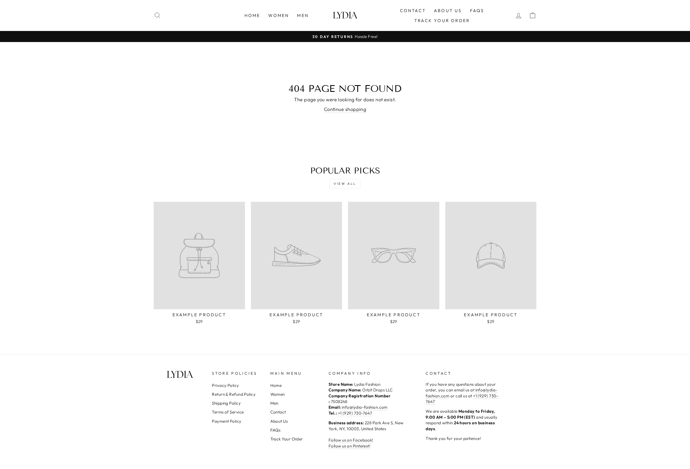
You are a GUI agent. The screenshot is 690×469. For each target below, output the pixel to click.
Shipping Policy (226, 403)
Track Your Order (442, 20)
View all (345, 184)
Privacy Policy (225, 385)
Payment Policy (226, 421)
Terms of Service (228, 412)
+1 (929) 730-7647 (355, 413)
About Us (448, 10)
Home (252, 15)
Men (303, 15)
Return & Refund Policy (234, 394)
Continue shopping (345, 109)
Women (278, 15)
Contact (413, 10)
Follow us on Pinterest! (349, 446)
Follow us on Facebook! (351, 440)
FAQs (477, 10)
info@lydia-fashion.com (365, 407)
